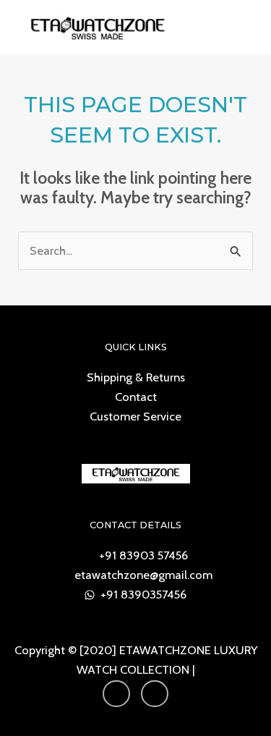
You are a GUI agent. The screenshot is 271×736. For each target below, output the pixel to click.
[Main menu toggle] (241, 27)
